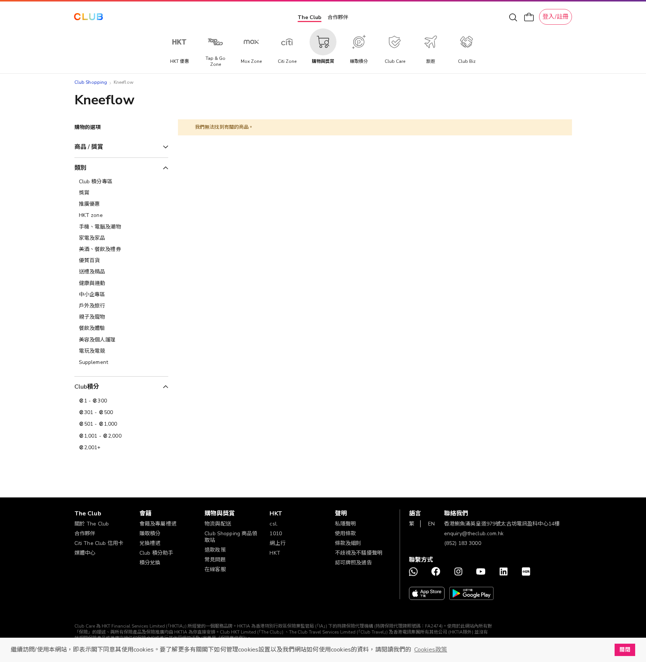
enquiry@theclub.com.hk (474, 533)
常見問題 (215, 559)
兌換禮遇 (150, 543)
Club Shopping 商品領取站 (231, 537)
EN (431, 523)
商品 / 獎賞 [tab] (89, 147)
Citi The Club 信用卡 (99, 543)
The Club (310, 17)
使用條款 (345, 533)
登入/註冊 (555, 17)
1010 (276, 533)
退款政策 (215, 550)
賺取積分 (150, 533)
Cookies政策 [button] (430, 650)
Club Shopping (90, 82)
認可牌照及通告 (353, 562)
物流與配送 (217, 523)
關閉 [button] (624, 649)
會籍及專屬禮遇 (157, 523)
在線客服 (215, 569)
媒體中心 (85, 553)
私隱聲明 (345, 523)
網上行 (277, 543)
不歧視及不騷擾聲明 (358, 553)
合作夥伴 (337, 17)
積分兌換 (150, 562)
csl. (274, 523)
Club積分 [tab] (86, 387)
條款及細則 (348, 543)
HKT (275, 553)
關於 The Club (91, 523)
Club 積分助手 (156, 553)
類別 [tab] (80, 168)
